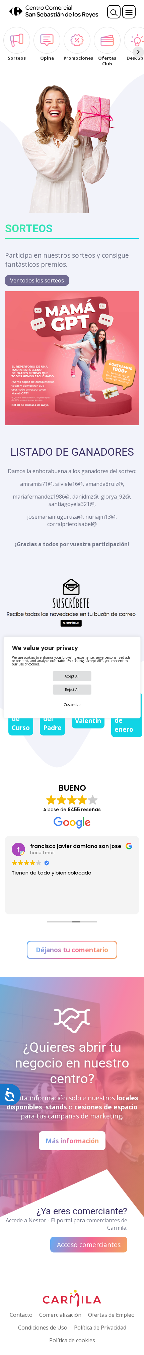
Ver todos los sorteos (37, 280)
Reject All (72, 689)
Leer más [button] (22, 904)
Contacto (21, 1314)
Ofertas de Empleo (111, 1314)
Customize (72, 704)
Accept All (72, 676)
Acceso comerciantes (89, 1244)
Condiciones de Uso (42, 1327)
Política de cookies (72, 1340)
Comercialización (60, 1314)
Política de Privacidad (100, 1327)
